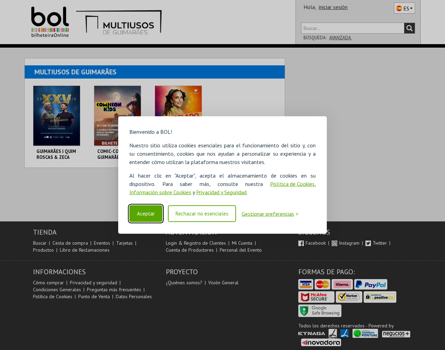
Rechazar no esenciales (202, 213)
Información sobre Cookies (160, 191)
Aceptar (146, 213)
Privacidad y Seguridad (221, 191)
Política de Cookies (292, 183)
